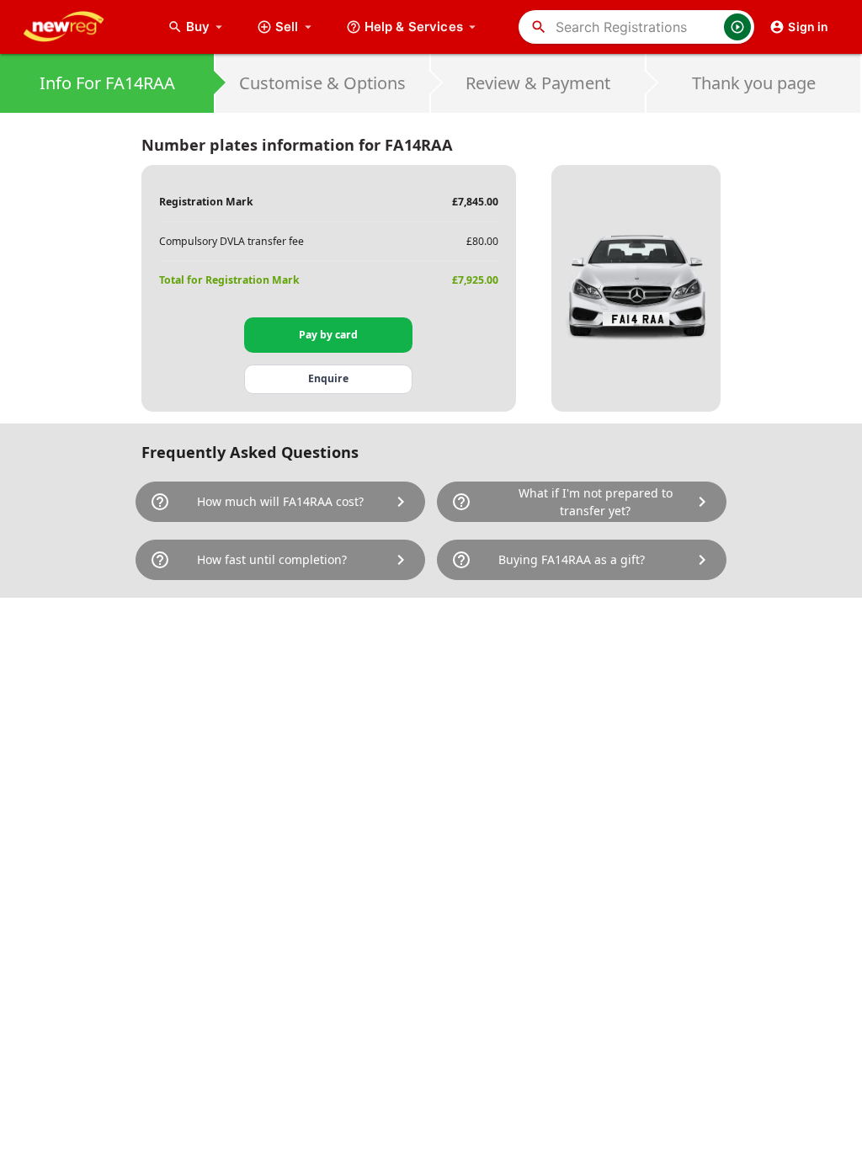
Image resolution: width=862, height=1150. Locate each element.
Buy (206, 27)
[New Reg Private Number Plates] (76, 27)
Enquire (328, 378)
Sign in (808, 26)
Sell (287, 27)
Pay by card (328, 334)
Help (413, 27)
